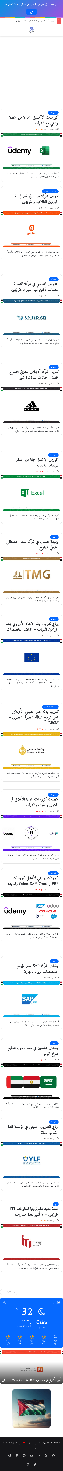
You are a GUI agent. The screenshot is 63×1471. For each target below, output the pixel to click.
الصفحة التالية (11, 1292)
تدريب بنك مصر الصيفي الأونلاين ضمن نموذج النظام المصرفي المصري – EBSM (34, 717)
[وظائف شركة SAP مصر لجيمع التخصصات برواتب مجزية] (31, 999)
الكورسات (53, 112)
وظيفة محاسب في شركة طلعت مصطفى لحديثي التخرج (32, 544)
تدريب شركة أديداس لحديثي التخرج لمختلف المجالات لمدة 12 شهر (34, 374)
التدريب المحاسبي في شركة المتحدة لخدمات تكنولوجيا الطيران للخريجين (33, 20)
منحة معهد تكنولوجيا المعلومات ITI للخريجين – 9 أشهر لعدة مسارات (34, 1211)
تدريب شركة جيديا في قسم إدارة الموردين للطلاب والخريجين (36, 199)
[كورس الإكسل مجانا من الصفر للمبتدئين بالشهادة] (31, 493)
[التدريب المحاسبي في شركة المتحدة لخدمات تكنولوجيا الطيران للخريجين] (31, 317)
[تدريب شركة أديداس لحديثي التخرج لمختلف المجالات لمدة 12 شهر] (31, 405)
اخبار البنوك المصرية (50, 191)
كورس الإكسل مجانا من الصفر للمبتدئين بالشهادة (37, 462)
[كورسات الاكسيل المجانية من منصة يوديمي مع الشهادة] (31, 151)
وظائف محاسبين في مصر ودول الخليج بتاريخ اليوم (33, 1051)
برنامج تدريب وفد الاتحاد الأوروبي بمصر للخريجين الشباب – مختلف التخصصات (32, 626)
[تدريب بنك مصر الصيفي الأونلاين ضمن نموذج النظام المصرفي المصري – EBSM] (31, 750)
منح (55, 1204)
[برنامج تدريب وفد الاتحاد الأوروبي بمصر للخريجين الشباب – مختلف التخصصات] (31, 657)
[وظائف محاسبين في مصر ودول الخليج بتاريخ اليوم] (31, 1081)
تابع (31, 12)
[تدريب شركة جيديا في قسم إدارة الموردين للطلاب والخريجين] (31, 229)
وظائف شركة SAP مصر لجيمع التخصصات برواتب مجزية (38, 968)
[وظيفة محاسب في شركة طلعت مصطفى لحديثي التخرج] (31, 575)
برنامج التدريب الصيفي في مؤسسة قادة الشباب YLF (33, 1129)
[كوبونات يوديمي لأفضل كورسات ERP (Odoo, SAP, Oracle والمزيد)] (31, 911)
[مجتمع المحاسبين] (31, 30)
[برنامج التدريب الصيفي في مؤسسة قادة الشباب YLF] (31, 1160)
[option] (31, 1367)
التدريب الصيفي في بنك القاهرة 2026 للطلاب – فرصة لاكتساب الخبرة (31, 1380)
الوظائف (54, 537)
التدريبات (54, 279)
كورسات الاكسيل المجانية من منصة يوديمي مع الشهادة (34, 120)
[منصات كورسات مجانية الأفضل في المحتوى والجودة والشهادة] (31, 833)
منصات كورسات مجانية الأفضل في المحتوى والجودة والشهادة (34, 802)
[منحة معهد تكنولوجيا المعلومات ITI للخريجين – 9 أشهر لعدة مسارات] (31, 1242)
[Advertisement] (31, 70)
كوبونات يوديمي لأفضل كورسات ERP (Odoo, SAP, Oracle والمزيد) (33, 881)
